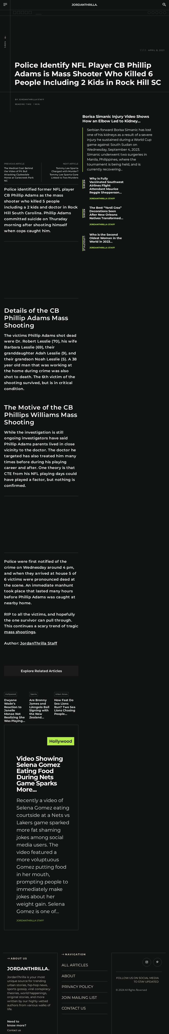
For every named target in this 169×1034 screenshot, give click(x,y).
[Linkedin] (37, 659)
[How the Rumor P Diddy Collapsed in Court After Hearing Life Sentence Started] (18, 12)
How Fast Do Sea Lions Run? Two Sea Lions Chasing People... (64, 707)
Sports (34, 694)
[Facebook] (8, 659)
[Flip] (76, 659)
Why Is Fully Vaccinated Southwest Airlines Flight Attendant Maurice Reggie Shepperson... (106, 185)
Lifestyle (84, 243)
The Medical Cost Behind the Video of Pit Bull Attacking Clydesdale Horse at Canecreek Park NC (19, 174)
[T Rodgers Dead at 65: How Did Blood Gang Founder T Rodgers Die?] (149, 12)
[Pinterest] (27, 659)
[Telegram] (66, 659)
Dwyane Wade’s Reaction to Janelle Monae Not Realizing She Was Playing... (14, 710)
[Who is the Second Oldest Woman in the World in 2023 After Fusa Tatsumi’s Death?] (143, 244)
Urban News (61, 694)
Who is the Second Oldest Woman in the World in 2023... (105, 238)
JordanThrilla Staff (31, 99)
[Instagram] (146, 962)
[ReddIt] (47, 659)
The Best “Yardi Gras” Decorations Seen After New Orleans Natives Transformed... (106, 213)
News (5, 44)
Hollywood (10, 694)
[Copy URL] (160, 176)
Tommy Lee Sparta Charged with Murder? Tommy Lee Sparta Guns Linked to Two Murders (64, 173)
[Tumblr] (57, 659)
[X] (18, 659)
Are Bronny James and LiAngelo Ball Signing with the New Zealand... (39, 708)
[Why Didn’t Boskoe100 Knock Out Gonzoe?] (22, 12)
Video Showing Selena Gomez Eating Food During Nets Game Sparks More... (39, 774)
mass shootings (19, 632)
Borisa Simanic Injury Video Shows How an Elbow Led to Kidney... (115, 118)
